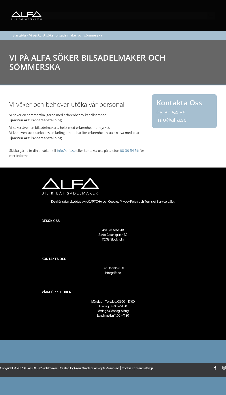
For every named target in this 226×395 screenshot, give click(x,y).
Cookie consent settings (137, 368)
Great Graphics (83, 368)
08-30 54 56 (129, 150)
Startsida (19, 35)
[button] (211, 15)
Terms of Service (155, 201)
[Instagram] (224, 368)
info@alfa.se (66, 150)
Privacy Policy (129, 201)
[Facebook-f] (215, 368)
